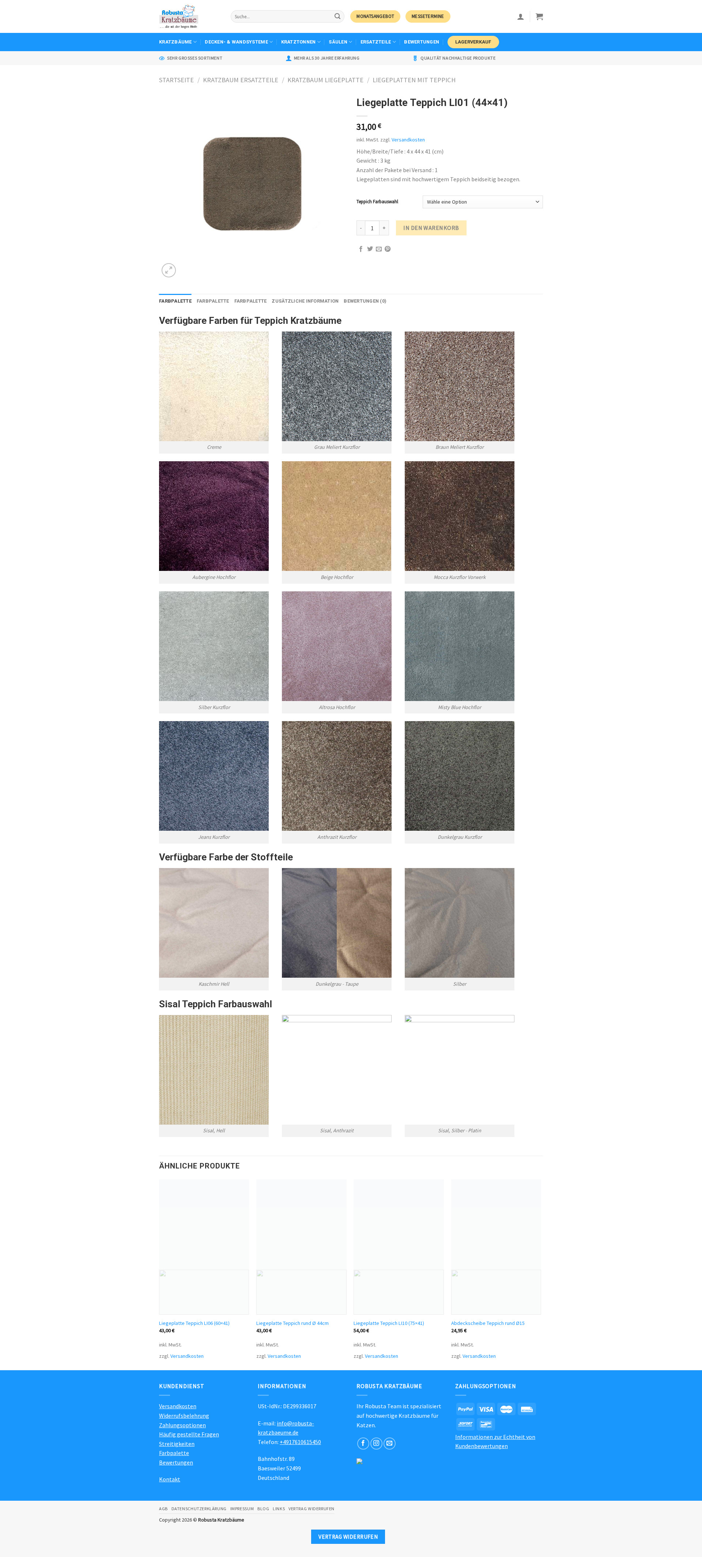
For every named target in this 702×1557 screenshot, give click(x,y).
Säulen (338, 42)
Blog (263, 1508)
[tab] (175, 301)
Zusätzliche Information (305, 301)
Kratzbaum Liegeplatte (325, 80)
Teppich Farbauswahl (377, 202)
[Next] (540, 1274)
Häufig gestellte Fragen (189, 1434)
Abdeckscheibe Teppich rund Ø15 (488, 1323)
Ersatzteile (376, 42)
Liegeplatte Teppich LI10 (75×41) (389, 1323)
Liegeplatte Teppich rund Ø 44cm (292, 1323)
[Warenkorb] (539, 16)
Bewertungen (421, 42)
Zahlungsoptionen (182, 1425)
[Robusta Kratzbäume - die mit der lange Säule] (189, 16)
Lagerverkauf (473, 42)
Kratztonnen (298, 42)
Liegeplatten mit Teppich (414, 80)
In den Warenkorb (431, 227)
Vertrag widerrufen (311, 1508)
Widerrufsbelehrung (184, 1415)
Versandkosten (408, 139)
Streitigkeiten (177, 1443)
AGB (163, 1508)
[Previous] (159, 1274)
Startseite (176, 80)
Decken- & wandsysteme (236, 42)
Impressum (242, 1508)
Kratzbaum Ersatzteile (240, 80)
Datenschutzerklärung (199, 1508)
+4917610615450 (300, 1442)
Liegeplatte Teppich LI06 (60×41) (194, 1323)
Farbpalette (175, 301)
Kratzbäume (175, 42)
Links (279, 1508)
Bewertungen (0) (365, 301)
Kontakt (169, 1479)
